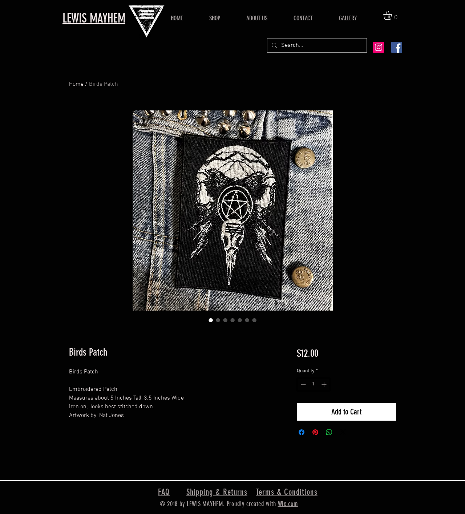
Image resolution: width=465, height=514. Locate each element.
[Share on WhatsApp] (329, 432)
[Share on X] (343, 432)
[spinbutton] (313, 384)
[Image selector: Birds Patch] (210, 320)
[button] (392, 15)
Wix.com (288, 504)
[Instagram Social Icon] (378, 47)
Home (76, 84)
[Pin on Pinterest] (315, 432)
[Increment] (324, 384)
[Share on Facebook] (301, 432)
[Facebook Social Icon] (396, 47)
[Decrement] (302, 384)
